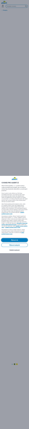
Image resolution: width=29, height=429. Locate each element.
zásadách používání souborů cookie (12, 227)
